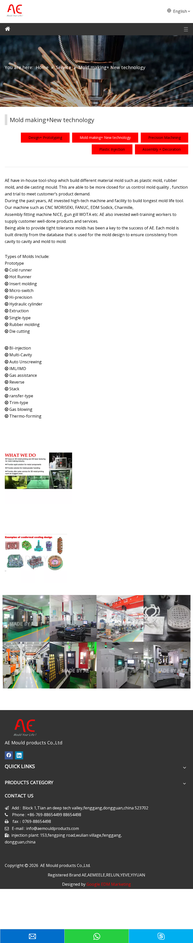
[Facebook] (9, 755)
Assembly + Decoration (161, 149)
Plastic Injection (112, 149)
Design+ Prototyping (45, 137)
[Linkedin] (19, 755)
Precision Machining (164, 137)
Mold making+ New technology (105, 137)
